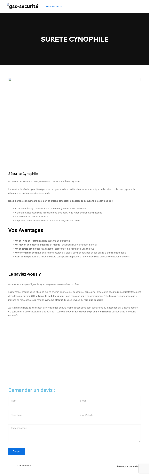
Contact (115, 6)
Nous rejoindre (127, 6)
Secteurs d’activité (72, 6)
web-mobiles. (24, 465)
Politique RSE (103, 6)
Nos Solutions (53, 6)
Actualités (90, 6)
